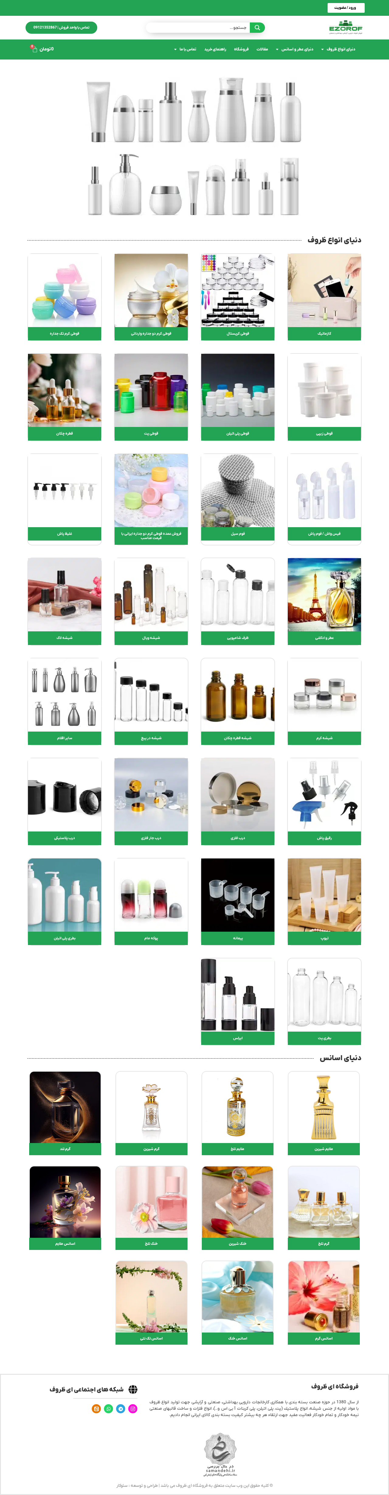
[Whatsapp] (108, 1408)
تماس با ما (188, 49)
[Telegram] (120, 1408)
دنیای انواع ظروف (341, 49)
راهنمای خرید (215, 49)
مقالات (262, 49)
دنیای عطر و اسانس (297, 49)
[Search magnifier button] (257, 27)
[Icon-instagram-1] (132, 1408)
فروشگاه (241, 49)
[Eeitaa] (96, 1408)
